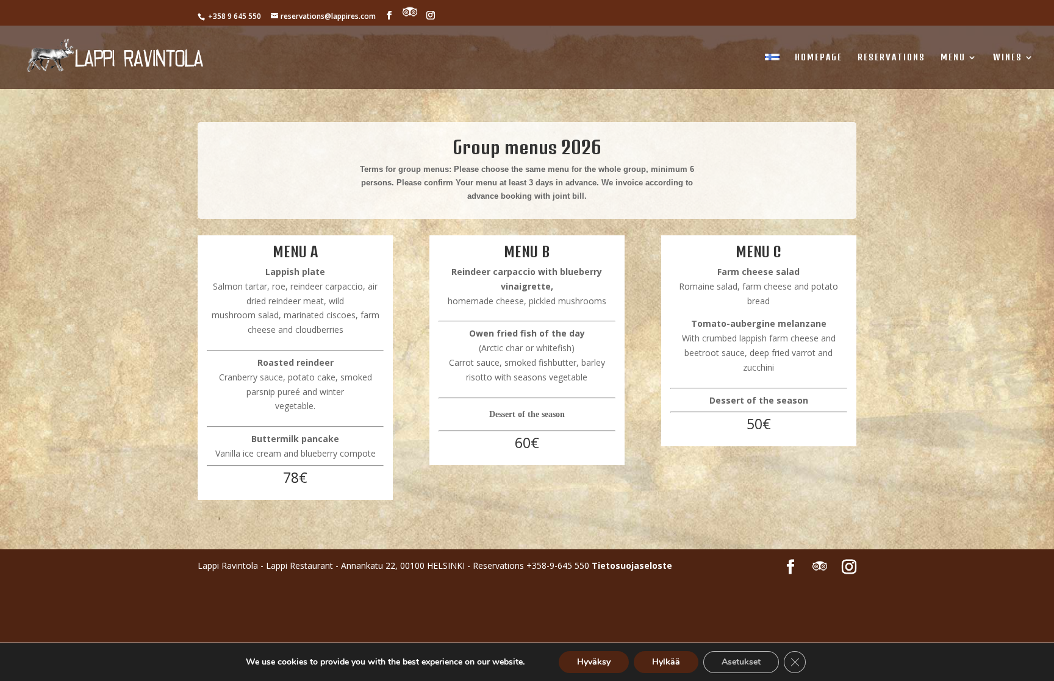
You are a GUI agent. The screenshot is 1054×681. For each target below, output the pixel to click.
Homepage (818, 57)
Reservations (891, 57)
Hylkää (666, 662)
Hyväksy (594, 662)
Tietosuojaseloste (632, 565)
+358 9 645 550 (233, 16)
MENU (953, 57)
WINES (1007, 57)
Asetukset (741, 662)
